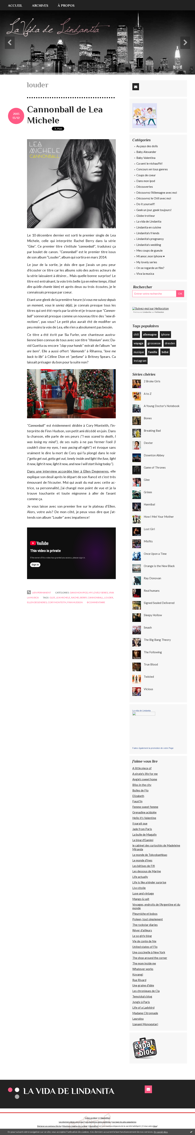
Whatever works (142, 969)
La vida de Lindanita (148, 221)
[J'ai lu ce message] (191, 1131)
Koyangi (137, 974)
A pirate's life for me (145, 773)
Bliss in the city (141, 784)
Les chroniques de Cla (146, 991)
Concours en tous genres (152, 169)
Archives (40, 5)
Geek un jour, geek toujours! (154, 210)
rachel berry (79, 597)
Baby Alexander (146, 152)
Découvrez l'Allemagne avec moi (156, 192)
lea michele (63, 597)
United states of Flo (144, 946)
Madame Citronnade (145, 1013)
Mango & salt (140, 899)
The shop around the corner (149, 958)
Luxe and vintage (143, 893)
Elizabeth (138, 796)
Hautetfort (105, 1118)
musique (139, 352)
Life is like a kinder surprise (149, 882)
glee (52, 597)
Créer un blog (91, 1118)
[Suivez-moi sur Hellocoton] (150, 308)
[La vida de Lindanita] (143, 728)
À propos (66, 5)
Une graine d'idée (143, 985)
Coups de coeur (146, 175)
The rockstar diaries (145, 924)
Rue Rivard (139, 980)
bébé (165, 352)
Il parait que (139, 823)
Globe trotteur (145, 215)
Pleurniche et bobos (144, 913)
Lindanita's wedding (148, 244)
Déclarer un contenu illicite (49, 1126)
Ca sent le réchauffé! (149, 163)
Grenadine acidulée (144, 812)
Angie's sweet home (144, 779)
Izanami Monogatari (145, 1024)
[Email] (135, 86)
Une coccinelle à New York (148, 952)
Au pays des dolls (147, 146)
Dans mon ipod (79, 592)
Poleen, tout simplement (147, 919)
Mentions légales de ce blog (74, 1126)
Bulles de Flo (140, 790)
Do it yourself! (145, 204)
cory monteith (57, 602)
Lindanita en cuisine (148, 227)
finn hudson (75, 602)
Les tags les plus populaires (124, 1122)
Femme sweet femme (145, 806)
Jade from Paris (142, 829)
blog (155, 1126)
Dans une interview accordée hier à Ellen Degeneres (68, 471)
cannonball (95, 597)
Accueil (15, 5)
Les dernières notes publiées (98, 1122)
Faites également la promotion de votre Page (152, 748)
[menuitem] (17, 5)
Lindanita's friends (147, 233)
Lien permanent (41, 592)
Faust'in (137, 801)
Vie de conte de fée (144, 941)
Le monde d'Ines (142, 860)
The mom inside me (144, 963)
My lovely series (98, 592)
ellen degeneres (37, 602)
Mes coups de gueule (149, 250)
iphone (165, 334)
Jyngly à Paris (141, 1002)
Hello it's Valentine (144, 818)
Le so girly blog (142, 936)
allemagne (150, 334)
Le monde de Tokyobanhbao (149, 854)
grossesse (154, 343)
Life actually (140, 876)
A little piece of (142, 768)
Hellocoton (159, 312)
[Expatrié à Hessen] (144, 1047)
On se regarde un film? (150, 268)
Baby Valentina (145, 157)
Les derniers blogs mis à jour (71, 1122)
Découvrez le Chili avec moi (153, 198)
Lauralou (138, 1018)
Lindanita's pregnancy (150, 238)
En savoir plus (161, 1131)
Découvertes (144, 186)
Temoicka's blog (142, 996)
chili (136, 334)
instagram (140, 360)
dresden (170, 343)
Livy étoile (139, 888)
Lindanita (147, 312)
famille (152, 352)
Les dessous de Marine (146, 871)
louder (108, 597)
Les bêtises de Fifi (143, 866)
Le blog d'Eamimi (142, 840)
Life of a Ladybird (143, 1007)
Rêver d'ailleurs (142, 930)
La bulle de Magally (144, 834)
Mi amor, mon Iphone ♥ (150, 256)
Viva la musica (145, 273)
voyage (138, 343)
